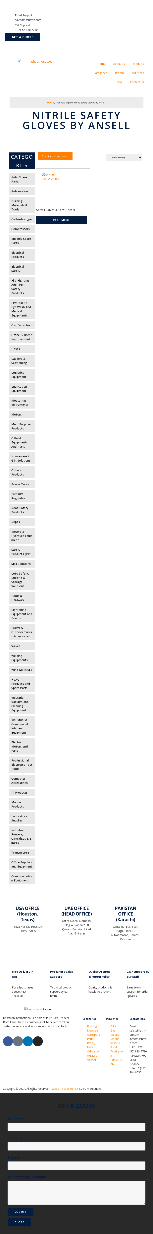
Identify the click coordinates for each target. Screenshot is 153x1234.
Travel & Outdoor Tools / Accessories (21, 632)
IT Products (19, 792)
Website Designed (65, 1089)
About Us (119, 64)
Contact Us (137, 82)
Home (101, 64)
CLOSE (19, 1222)
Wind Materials (21, 670)
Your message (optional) (27, 1177)
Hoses (15, 349)
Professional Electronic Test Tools (21, 764)
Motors (16, 414)
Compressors (20, 229)
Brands (119, 73)
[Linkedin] (28, 1041)
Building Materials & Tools (19, 205)
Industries (138, 73)
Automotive (19, 191)
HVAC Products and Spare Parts (20, 684)
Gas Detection (21, 325)
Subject (14, 1157)
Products (138, 64)
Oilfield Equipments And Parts (19, 442)
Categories (100, 73)
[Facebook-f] (8, 1041)
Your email (16, 1138)
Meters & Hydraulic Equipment (21, 536)
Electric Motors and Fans (19, 746)
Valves (15, 646)
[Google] (18, 1041)
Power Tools (20, 484)
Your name (16, 1119)
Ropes (15, 522)
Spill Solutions (21, 564)
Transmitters (20, 852)
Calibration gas (21, 219)
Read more (61, 220)
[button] (22, 37)
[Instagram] (38, 1041)
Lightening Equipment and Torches (21, 614)
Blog (119, 82)
